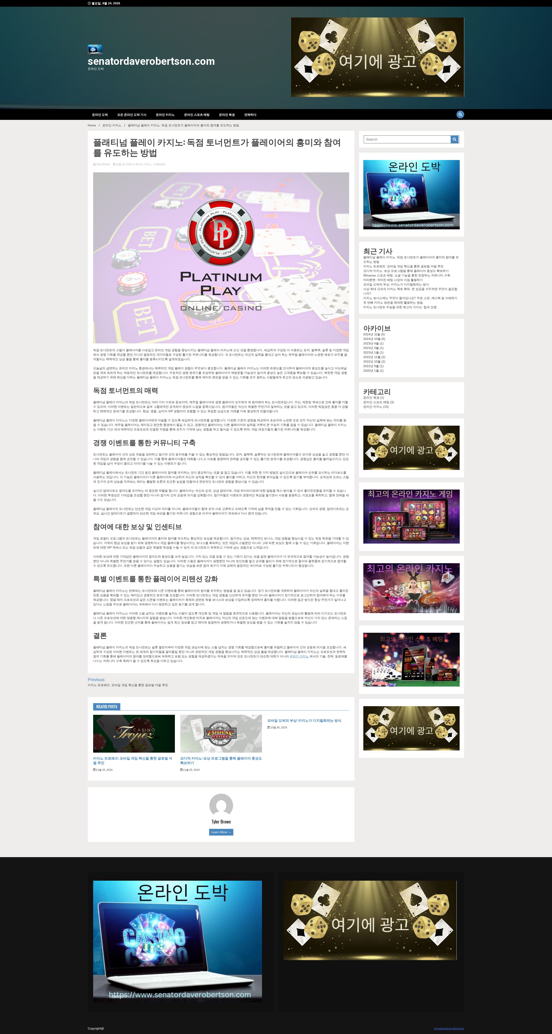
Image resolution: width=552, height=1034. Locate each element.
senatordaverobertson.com (151, 61)
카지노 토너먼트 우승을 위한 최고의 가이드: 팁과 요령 (400, 307)
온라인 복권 (227, 114)
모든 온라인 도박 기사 (131, 114)
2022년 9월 (371, 366)
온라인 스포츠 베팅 (197, 114)
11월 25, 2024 (124, 164)
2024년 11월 (371, 334)
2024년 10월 (372, 339)
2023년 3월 (371, 348)
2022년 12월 (372, 357)
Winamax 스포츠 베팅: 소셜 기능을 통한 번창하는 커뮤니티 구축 (406, 275)
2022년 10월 (372, 361)
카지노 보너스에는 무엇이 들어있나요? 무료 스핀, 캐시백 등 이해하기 (410, 298)
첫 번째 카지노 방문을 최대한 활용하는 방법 (393, 302)
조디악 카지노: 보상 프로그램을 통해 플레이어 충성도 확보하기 (221, 760)
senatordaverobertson (449, 1028)
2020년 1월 (371, 370)
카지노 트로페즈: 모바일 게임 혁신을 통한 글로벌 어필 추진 (132, 760)
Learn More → (221, 832)
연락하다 (250, 114)
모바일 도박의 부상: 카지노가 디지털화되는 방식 (304, 720)
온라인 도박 (100, 114)
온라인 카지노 (165, 114)
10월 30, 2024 (278, 727)
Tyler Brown (103, 164)
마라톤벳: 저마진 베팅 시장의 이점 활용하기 (393, 280)
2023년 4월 (371, 343)
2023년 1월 (371, 352)
